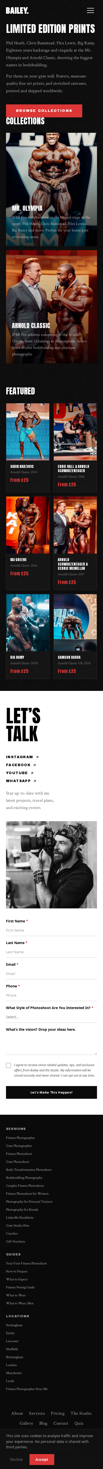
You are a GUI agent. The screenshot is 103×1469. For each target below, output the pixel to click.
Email (12, 964)
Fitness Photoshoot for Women (27, 1193)
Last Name (17, 942)
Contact (61, 1423)
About (17, 1413)
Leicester (12, 1341)
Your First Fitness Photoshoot (26, 1263)
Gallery (26, 1423)
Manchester (14, 1373)
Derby (10, 1333)
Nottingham (14, 1325)
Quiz (79, 1423)
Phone (13, 986)
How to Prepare (17, 1271)
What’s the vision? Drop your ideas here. (41, 1029)
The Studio (81, 1413)
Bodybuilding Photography (24, 1177)
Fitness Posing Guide (20, 1287)
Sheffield (12, 1349)
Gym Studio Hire (18, 1225)
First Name (17, 921)
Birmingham (14, 1357)
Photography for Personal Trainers (29, 1201)
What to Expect (17, 1279)
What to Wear (16, 1295)
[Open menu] (90, 10)
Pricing (57, 1413)
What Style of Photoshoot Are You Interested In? (50, 1007)
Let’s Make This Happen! (51, 1092)
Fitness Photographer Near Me (27, 1389)
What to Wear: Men (20, 1303)
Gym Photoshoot (17, 1162)
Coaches (12, 1233)
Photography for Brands (22, 1209)
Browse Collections (44, 111)
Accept (42, 1459)
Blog (43, 1423)
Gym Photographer (19, 1146)
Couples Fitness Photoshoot (25, 1185)
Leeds (10, 1381)
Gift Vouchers (15, 1241)
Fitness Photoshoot (19, 1154)
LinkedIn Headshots (20, 1217)
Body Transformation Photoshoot (29, 1170)
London (11, 1365)
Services (37, 1413)
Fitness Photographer (20, 1138)
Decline (16, 1459)
